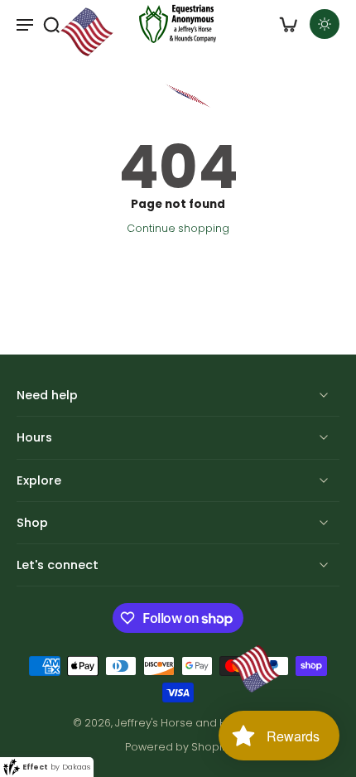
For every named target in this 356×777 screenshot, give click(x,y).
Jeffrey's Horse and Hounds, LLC (198, 723)
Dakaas (76, 767)
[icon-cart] (288, 24)
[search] (51, 24)
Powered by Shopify (178, 747)
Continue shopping (178, 228)
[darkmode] (324, 24)
